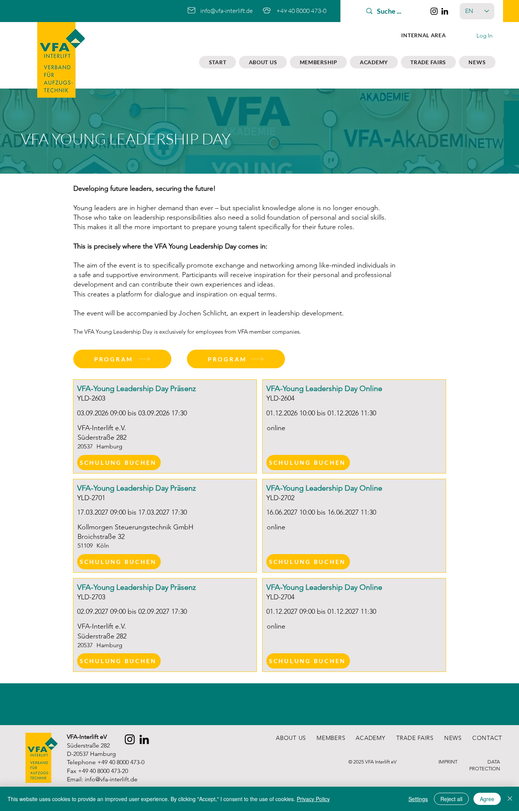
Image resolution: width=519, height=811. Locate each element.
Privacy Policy (313, 799)
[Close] (509, 799)
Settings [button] (418, 799)
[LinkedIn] (444, 11)
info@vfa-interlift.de (226, 10)
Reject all (451, 799)
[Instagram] (434, 11)
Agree (487, 799)
